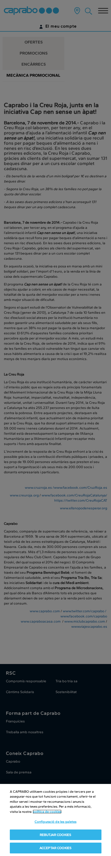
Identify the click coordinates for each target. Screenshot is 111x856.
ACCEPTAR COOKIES (55, 848)
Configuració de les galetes (56, 822)
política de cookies (47, 812)
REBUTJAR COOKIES (55, 835)
